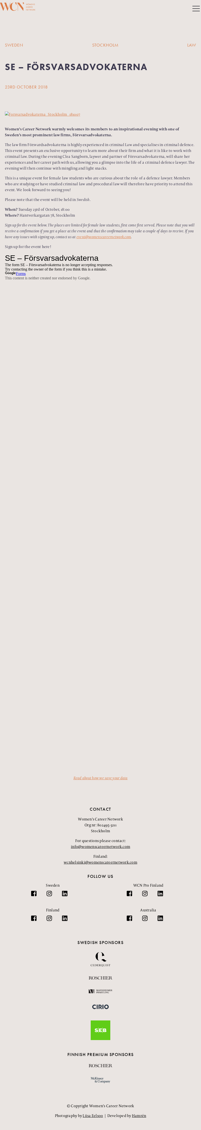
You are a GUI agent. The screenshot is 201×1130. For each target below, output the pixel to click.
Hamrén (139, 1115)
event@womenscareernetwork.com (103, 236)
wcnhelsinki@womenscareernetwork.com (100, 862)
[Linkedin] (67, 896)
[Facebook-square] (36, 896)
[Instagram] (52, 896)
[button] (196, 9)
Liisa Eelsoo (93, 1115)
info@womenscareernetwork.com (100, 846)
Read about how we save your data (101, 778)
